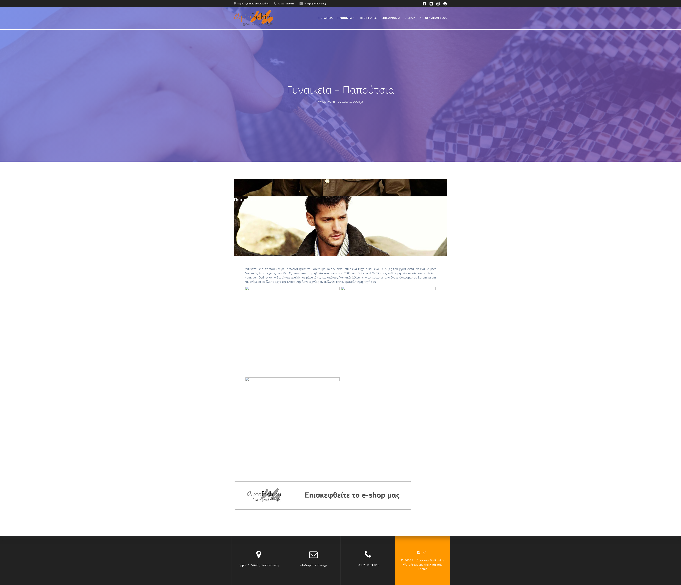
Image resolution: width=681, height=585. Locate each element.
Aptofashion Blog (433, 18)
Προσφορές (368, 18)
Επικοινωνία (391, 18)
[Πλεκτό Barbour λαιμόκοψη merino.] (388, 331)
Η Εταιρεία (325, 18)
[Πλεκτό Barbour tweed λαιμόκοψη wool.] (292, 331)
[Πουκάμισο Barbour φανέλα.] (292, 421)
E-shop (410, 18)
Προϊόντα (344, 18)
